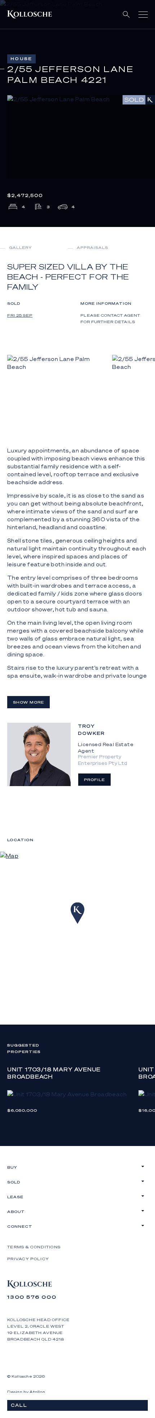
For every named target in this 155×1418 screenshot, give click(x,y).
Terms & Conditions (34, 1247)
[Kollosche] (29, 14)
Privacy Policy (28, 1259)
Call (19, 1405)
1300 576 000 (32, 1297)
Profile (94, 779)
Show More (28, 702)
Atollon (37, 1392)
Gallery (20, 247)
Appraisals (92, 247)
